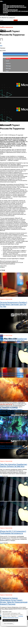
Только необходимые (8, 623)
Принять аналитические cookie (10, 620)
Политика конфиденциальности (13, 5)
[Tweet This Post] (15, 54)
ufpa (1, 45)
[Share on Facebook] (15, 53)
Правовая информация (10, 10)
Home (4, 4)
